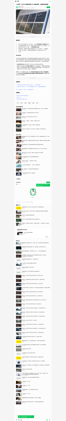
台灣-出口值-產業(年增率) (22, 99)
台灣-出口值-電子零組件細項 (22, 95)
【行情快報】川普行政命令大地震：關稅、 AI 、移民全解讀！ (29, 84)
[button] (17, 420)
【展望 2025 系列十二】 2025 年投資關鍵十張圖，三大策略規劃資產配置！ (31, 86)
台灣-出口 (19, 97)
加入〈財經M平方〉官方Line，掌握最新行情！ (25, 89)
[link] (19, 420)
